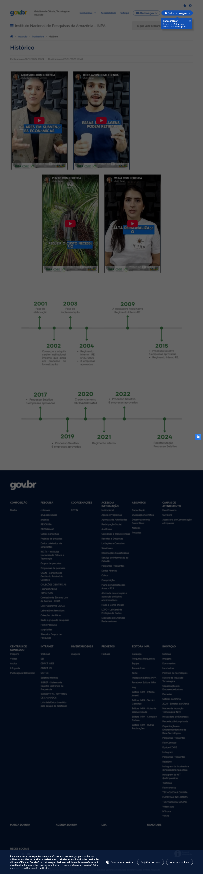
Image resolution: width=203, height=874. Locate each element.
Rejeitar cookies (150, 862)
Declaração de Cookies (38, 867)
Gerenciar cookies (122, 862)
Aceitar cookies (179, 862)
